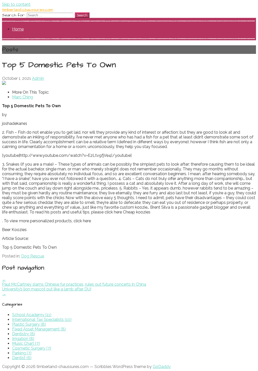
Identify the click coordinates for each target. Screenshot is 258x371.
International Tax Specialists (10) (42, 319)
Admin (38, 78)
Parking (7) (21, 353)
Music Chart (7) (26, 343)
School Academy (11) (31, 314)
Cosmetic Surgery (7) (31, 348)
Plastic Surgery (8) (29, 324)
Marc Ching (22, 97)
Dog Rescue (32, 256)
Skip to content (16, 4)
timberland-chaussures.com (27, 9)
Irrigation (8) (23, 338)
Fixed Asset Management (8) (39, 329)
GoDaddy (162, 366)
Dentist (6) (21, 357)
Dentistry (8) (23, 333)
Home (18, 29)
